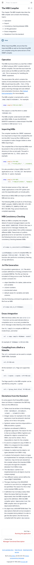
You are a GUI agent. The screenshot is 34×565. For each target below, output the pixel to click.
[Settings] (31, 3)
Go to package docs (8, 550)
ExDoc (13, 556)
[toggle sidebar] (2, 2)
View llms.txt (18, 550)
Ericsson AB (24, 562)
